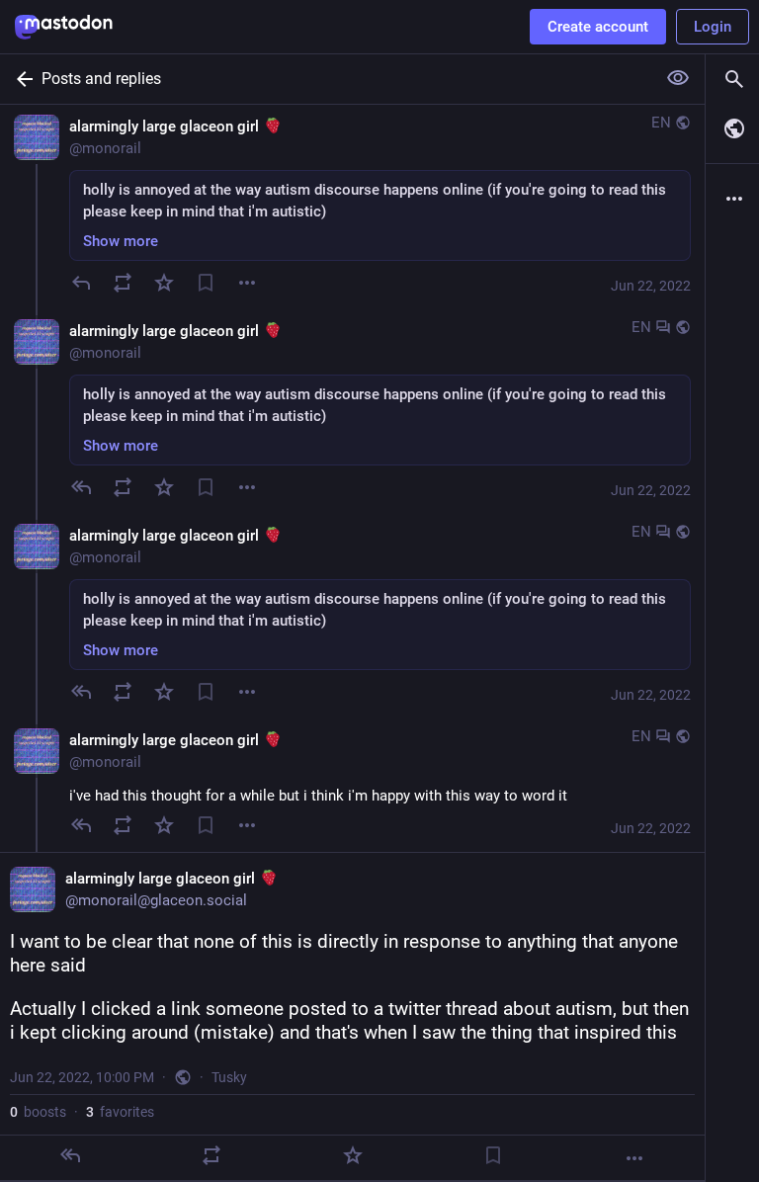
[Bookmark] (205, 283)
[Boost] (122, 283)
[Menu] (247, 283)
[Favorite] (164, 283)
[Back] (21, 79)
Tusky (229, 1077)
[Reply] (81, 283)
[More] (634, 1158)
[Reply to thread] (81, 487)
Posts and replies (101, 78)
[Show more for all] (678, 78)
